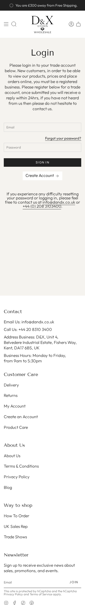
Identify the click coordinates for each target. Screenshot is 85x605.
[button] (14, 24)
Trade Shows (15, 536)
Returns (10, 395)
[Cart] (78, 24)
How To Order (16, 515)
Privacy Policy (17, 476)
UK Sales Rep (16, 526)
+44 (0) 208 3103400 (42, 206)
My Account (15, 406)
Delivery (11, 385)
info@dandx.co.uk (58, 202)
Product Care (16, 427)
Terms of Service (41, 594)
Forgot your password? (63, 138)
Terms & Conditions (21, 466)
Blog (8, 487)
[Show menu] (6, 24)
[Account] (71, 24)
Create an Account (21, 416)
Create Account (40, 175)
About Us (12, 455)
